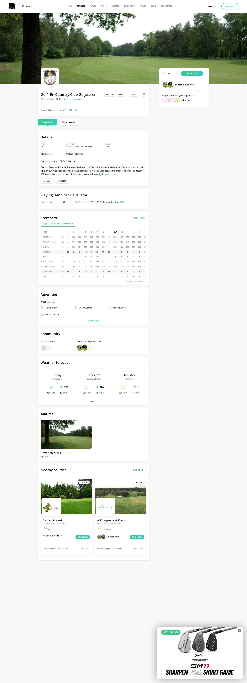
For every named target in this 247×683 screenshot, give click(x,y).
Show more (93, 321)
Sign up (230, 6)
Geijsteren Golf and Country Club (57, 223)
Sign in (211, 6)
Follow (110, 94)
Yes (70, 110)
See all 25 (138, 469)
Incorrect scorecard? (135, 282)
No (76, 110)
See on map (76, 99)
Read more (110, 174)
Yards (135, 218)
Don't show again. (200, 676)
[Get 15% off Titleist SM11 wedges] (200, 653)
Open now (65, 161)
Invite (121, 94)
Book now (83, 537)
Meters (143, 218)
